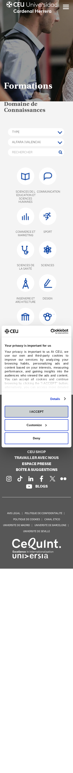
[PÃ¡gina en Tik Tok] (19, 479)
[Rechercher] (60, 152)
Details (55, 398)
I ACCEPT (37, 411)
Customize (34, 425)
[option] (36, 50)
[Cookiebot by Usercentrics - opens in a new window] (51, 331)
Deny (36, 438)
